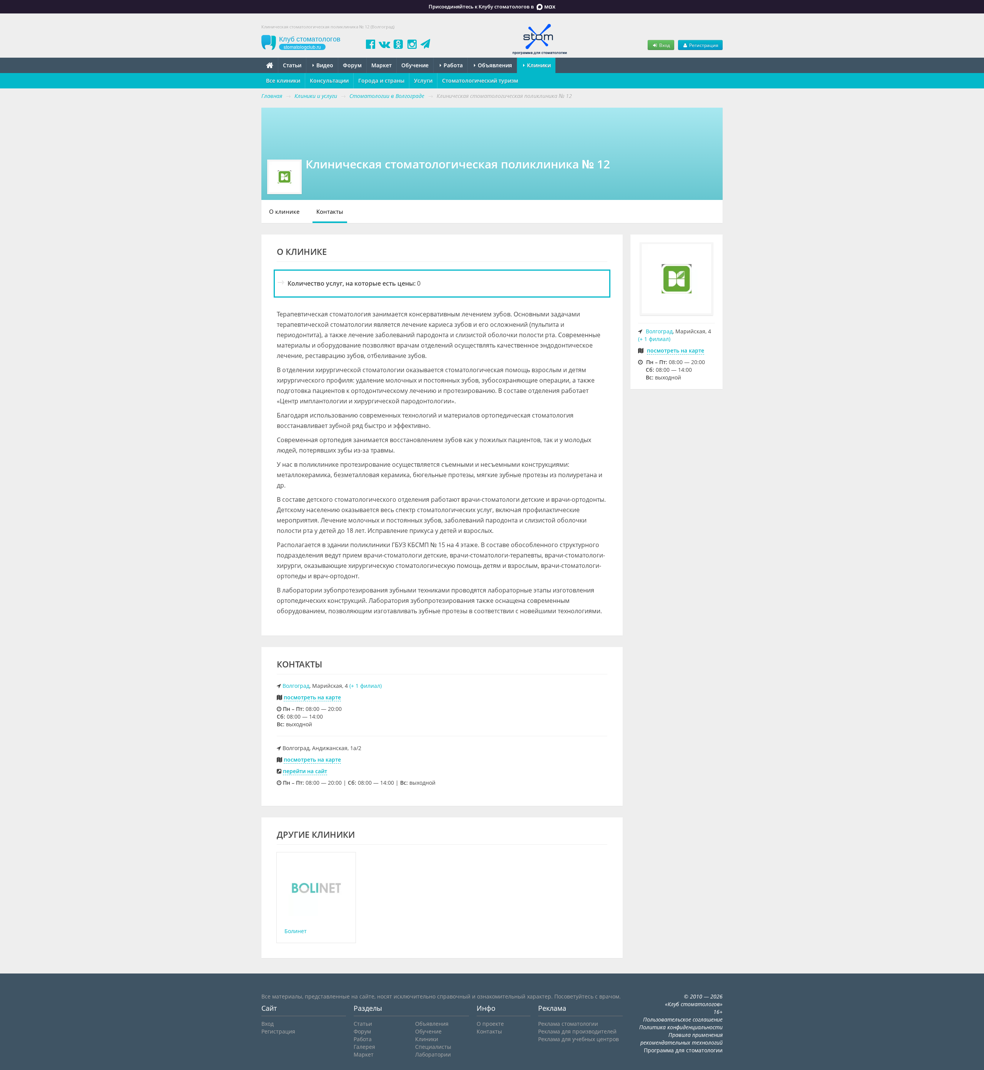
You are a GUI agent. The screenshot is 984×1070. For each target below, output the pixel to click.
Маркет (381, 65)
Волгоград (296, 685)
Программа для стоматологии (683, 1050)
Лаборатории (433, 1054)
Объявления (494, 65)
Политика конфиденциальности (681, 1027)
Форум (352, 65)
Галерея (364, 1046)
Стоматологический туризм (480, 80)
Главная (271, 96)
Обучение (415, 65)
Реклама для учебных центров (578, 1039)
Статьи (292, 65)
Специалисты (433, 1046)
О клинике (284, 211)
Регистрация (703, 45)
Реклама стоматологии (568, 1023)
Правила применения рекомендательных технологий (681, 1038)
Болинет (295, 931)
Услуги (423, 80)
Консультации (329, 80)
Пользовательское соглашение (683, 1019)
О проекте (490, 1023)
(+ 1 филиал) (365, 685)
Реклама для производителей (577, 1031)
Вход (664, 45)
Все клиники (283, 80)
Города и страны (381, 80)
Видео (324, 65)
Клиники (538, 65)
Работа (452, 65)
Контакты (329, 211)
